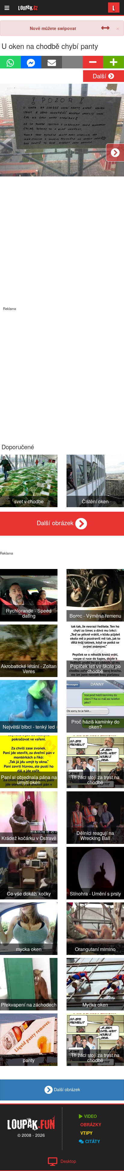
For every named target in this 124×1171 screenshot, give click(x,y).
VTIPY (86, 1133)
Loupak (28, 7)
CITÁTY (92, 1141)
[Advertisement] (62, 373)
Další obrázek (56, 522)
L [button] (114, 7)
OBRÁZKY (90, 1124)
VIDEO (90, 1116)
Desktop (68, 1161)
